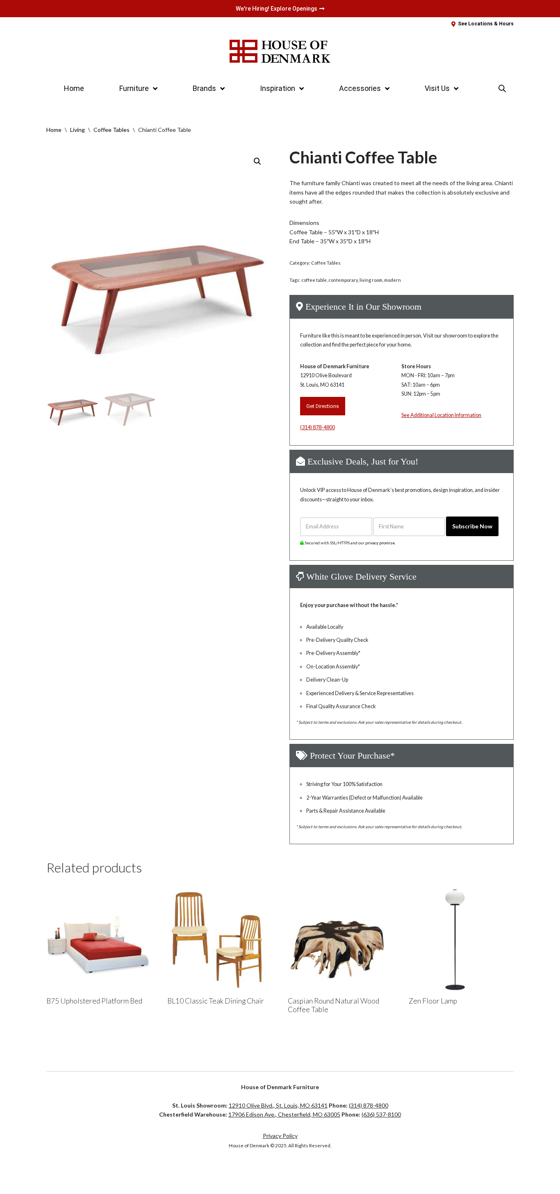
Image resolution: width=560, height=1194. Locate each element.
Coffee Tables (111, 129)
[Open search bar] (502, 88)
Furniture (134, 88)
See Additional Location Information (441, 415)
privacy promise (380, 542)
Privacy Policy (280, 1135)
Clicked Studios (73, 1171)
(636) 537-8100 (381, 1114)
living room (371, 280)
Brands (204, 88)
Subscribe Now (472, 526)
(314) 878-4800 (317, 427)
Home (74, 88)
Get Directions (322, 406)
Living (77, 129)
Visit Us (437, 88)
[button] (257, 161)
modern (392, 280)
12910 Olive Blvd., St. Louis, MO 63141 (278, 1105)
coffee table (314, 280)
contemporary (343, 280)
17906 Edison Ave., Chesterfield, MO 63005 (284, 1114)
